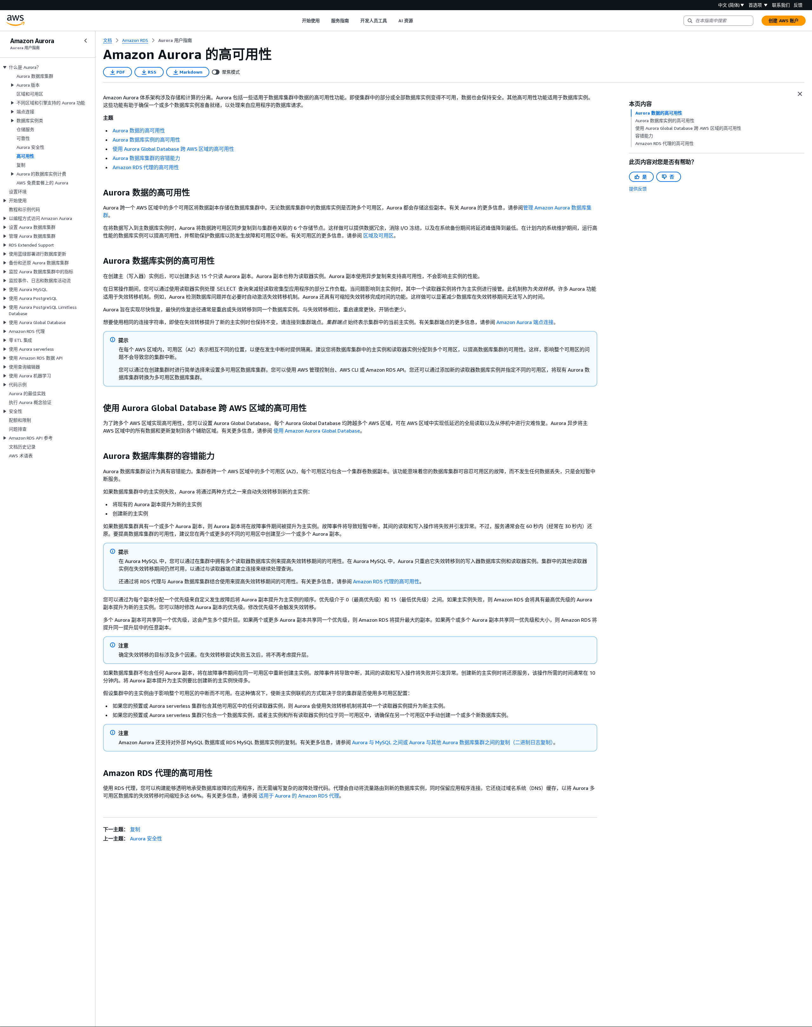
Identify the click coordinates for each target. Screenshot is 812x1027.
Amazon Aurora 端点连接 (524, 322)
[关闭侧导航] (85, 41)
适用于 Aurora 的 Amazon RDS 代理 (299, 795)
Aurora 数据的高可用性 (139, 130)
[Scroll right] (418, 21)
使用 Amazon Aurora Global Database (316, 430)
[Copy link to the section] (98, 192)
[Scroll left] (297, 21)
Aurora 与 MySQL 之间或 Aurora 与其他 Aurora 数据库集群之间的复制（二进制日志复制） (452, 742)
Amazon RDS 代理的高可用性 (146, 167)
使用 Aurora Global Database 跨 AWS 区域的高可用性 (173, 149)
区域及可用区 (378, 235)
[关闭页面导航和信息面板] (800, 94)
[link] (175, 40)
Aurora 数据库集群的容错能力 (146, 158)
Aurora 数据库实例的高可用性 (146, 139)
